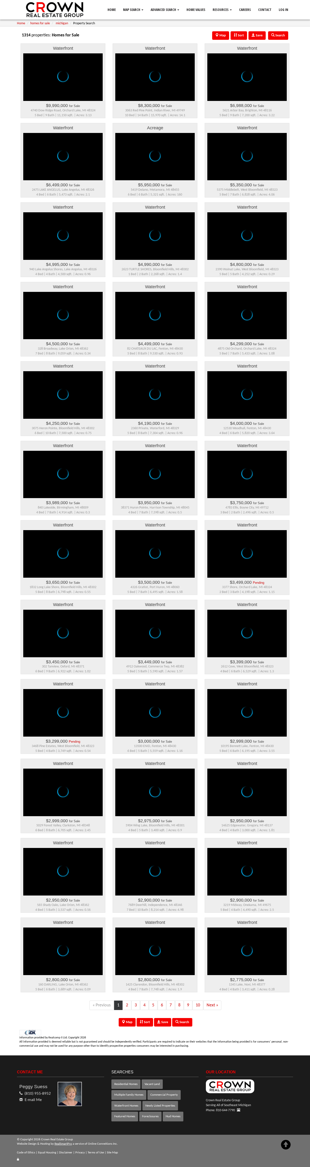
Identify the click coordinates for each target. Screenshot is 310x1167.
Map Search (132, 9)
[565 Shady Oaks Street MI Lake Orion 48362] (63, 875)
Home (112, 9)
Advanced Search (164, 9)
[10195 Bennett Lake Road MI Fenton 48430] (247, 716)
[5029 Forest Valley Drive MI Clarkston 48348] (63, 796)
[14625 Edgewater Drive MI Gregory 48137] (247, 796)
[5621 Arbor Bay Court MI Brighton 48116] (247, 81)
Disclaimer (65, 1152)
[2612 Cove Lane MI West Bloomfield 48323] (247, 637)
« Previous (102, 1005)
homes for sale (40, 23)
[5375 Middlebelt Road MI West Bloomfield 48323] (247, 160)
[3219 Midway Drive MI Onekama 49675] (247, 875)
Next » (212, 1005)
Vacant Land (152, 1084)
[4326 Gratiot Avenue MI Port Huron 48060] (155, 557)
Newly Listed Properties (160, 1105)
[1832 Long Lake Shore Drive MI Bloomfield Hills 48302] (63, 557)
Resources (221, 9)
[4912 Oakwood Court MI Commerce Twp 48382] (155, 637)
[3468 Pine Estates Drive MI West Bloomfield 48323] (63, 716)
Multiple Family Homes (128, 1094)
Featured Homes (124, 1116)
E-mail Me (33, 1100)
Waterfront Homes (126, 1105)
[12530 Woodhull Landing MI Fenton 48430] (247, 398)
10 (198, 1005)
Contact (264, 9)
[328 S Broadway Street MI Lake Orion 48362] (63, 319)
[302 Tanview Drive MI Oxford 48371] (63, 637)
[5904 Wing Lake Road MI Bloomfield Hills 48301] (155, 796)
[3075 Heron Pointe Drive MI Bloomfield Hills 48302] (63, 398)
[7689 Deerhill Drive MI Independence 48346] (155, 875)
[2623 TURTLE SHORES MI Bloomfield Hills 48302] (155, 239)
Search (184, 1022)
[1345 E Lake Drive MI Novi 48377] (247, 955)
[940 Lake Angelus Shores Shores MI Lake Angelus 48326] (63, 239)
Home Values (195, 9)
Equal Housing (47, 1152)
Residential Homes (126, 1084)
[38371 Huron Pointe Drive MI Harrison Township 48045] (155, 478)
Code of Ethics (26, 1152)
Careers (245, 9)
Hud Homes (173, 1116)
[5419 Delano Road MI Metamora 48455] (155, 160)
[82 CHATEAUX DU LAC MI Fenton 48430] (155, 319)
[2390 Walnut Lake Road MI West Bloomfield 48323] (247, 239)
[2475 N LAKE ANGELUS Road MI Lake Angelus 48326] (63, 160)
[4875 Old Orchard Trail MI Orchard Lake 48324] (247, 319)
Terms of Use (96, 1152)
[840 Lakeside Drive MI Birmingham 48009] (63, 478)
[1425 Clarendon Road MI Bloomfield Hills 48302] (155, 955)
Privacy (80, 1152)
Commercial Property (164, 1094)
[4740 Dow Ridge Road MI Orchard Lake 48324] (63, 81)
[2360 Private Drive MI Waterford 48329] (155, 398)
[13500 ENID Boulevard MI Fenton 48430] (155, 716)
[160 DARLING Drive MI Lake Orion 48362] (63, 955)
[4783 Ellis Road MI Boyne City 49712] (247, 478)
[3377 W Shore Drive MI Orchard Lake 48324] (247, 557)
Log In (283, 9)
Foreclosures (150, 1116)
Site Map (112, 1152)
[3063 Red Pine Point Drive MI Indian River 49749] (155, 81)
